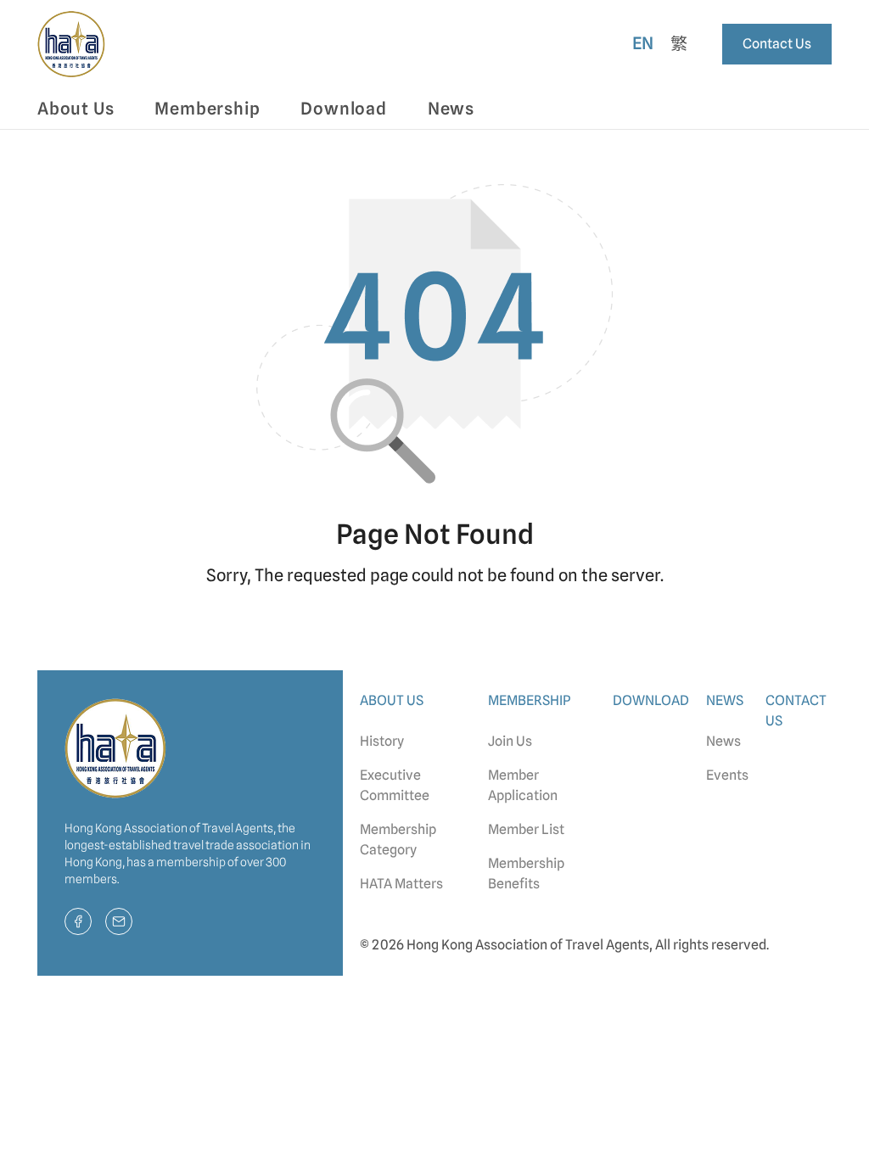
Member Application (523, 785)
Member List (526, 829)
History (382, 741)
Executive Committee (394, 785)
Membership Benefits (526, 873)
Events (727, 775)
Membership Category (398, 839)
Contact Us (777, 44)
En (643, 43)
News (723, 741)
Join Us (510, 741)
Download (343, 108)
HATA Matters (401, 884)
